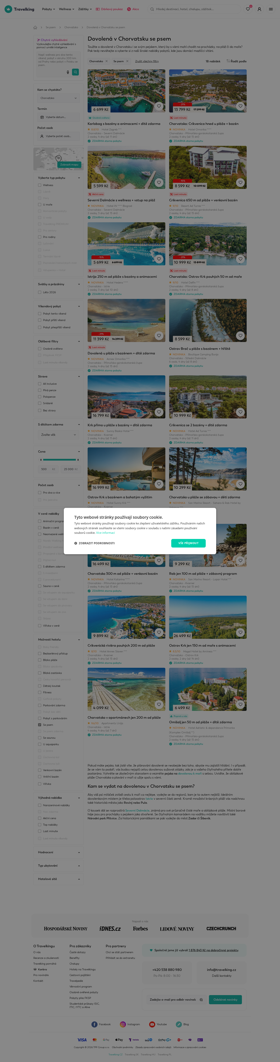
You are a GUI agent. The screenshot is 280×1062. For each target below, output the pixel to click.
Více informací (105, 533)
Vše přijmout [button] (188, 543)
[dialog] (140, 531)
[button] (94, 543)
